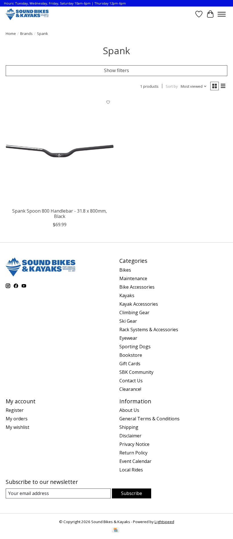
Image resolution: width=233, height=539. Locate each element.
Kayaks (126, 295)
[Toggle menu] (221, 14)
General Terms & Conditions (149, 419)
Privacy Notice (134, 444)
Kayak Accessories (138, 304)
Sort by (172, 86)
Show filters (116, 70)
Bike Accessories (137, 287)
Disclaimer (130, 436)
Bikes (125, 270)
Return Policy (133, 453)
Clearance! (130, 389)
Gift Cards (129, 363)
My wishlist (17, 427)
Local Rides (131, 470)
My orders (17, 419)
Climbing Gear (134, 312)
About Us (129, 410)
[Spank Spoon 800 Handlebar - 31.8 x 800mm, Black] (60, 151)
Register (15, 410)
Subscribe (131, 493)
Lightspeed (164, 521)
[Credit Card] (115, 530)
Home (11, 33)
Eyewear (128, 338)
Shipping (128, 427)
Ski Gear (128, 321)
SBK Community (136, 372)
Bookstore (130, 355)
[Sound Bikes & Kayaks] (27, 14)
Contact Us (131, 380)
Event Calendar (135, 461)
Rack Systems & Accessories (148, 329)
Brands (26, 33)
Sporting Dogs (135, 346)
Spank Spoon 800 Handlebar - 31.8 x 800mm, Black (59, 213)
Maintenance (133, 278)
